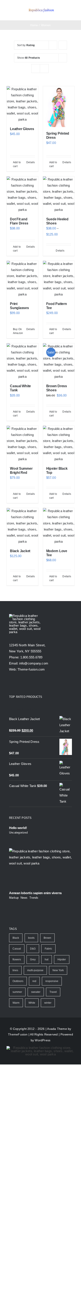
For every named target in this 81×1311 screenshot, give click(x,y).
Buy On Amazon (17, 331)
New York (58, 970)
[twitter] (18, 683)
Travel (53, 991)
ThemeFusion (17, 1034)
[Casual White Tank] (22, 361)
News (24, 897)
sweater (35, 991)
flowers (17, 959)
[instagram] (26, 683)
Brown (47, 937)
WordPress (42, 1040)
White (32, 1002)
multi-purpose (35, 970)
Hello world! (18, 828)
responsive (51, 981)
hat (46, 959)
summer (17, 991)
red (34, 981)
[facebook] (11, 683)
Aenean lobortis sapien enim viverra (35, 893)
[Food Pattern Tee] (59, 279)
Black (16, 937)
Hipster (61, 959)
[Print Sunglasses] (22, 279)
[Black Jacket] (22, 526)
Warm (16, 1002)
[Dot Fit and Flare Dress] (22, 194)
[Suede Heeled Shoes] (59, 194)
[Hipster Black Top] (59, 444)
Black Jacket (20, 551)
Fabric (48, 948)
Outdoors (18, 981)
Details (30, 162)
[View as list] (44, 68)
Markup (14, 897)
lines (15, 970)
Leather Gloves (22, 129)
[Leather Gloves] (22, 104)
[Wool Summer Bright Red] (22, 444)
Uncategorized (18, 832)
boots (31, 937)
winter (47, 1002)
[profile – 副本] (41, 8)
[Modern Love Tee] (59, 526)
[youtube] (34, 683)
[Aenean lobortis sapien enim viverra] (40, 868)
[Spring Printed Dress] (59, 106)
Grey (33, 959)
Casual (17, 948)
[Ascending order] (63, 45)
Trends (33, 897)
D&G (33, 948)
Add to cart (17, 164)
